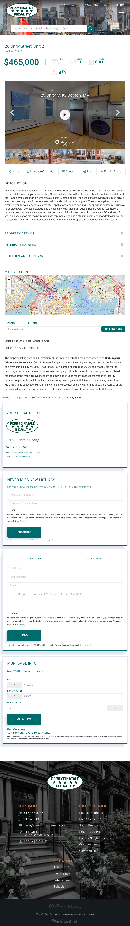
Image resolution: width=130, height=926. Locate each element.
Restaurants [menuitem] (62, 873)
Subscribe (24, 532)
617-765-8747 (68, 5)
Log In (110, 5)
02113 (58, 397)
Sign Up (120, 5)
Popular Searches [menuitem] (91, 812)
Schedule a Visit (94, 559)
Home (5, 397)
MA (26, 397)
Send (24, 635)
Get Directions (113, 329)
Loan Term (12, 671)
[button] (90, 28)
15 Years (38, 671)
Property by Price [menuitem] (91, 831)
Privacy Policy (19, 521)
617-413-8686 (91, 5)
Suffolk (36, 397)
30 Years (25, 671)
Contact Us (12, 457)
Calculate (24, 719)
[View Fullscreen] (9, 291)
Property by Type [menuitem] (91, 819)
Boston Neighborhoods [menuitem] (95, 838)
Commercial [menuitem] (87, 850)
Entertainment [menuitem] (63, 880)
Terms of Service (78, 645)
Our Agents (24, 457)
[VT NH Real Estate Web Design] (65, 921)
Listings (16, 397)
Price (10, 679)
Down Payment (14, 691)
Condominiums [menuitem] (89, 844)
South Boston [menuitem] (88, 825)
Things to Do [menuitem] (62, 867)
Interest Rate (14, 703)
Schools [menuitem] (59, 886)
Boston (47, 397)
